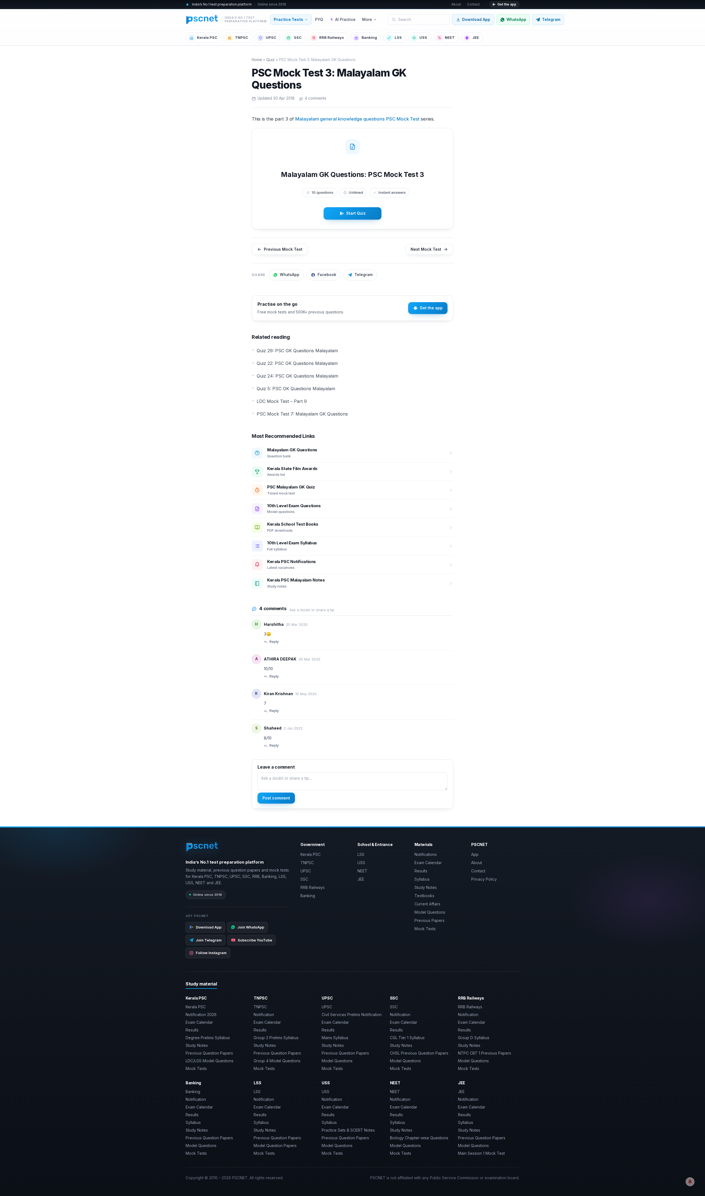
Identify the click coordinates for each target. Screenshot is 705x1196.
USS (423, 37)
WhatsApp (289, 274)
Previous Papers (429, 920)
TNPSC (241, 37)
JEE (475, 37)
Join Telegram (209, 940)
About (456, 4)
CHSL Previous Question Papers (419, 1053)
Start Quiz (356, 213)
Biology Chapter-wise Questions (419, 1137)
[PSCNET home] (202, 847)
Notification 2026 (201, 1014)
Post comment (276, 798)
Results (420, 871)
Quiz (270, 60)
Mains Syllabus (335, 1037)
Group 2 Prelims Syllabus (276, 1037)
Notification (264, 1014)
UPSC (271, 37)
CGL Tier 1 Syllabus (407, 1037)
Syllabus (422, 879)
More (367, 19)
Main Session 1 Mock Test (481, 1153)
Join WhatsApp (250, 927)
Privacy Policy (484, 879)
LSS (398, 37)
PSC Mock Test (402, 119)
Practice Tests (288, 19)
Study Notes (425, 887)
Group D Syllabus (473, 1037)
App (475, 854)
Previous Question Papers (209, 1053)
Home (257, 60)
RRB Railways (331, 37)
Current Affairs (427, 904)
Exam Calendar (428, 862)
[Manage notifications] (690, 1181)
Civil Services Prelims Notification (352, 1014)
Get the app (506, 4)
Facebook (327, 274)
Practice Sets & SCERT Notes (348, 1130)
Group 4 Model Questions (277, 1060)
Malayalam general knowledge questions (340, 119)
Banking (369, 37)
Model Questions (429, 912)
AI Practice (345, 19)
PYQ (319, 19)
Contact (473, 4)
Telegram (363, 274)
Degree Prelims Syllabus (208, 1037)
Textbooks (424, 895)
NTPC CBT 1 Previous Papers (484, 1053)
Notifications (425, 854)
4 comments (315, 98)
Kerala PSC (207, 37)
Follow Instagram (211, 953)
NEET (450, 37)
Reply (274, 642)
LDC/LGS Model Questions (210, 1060)
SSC (298, 37)
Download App (476, 19)
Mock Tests (425, 928)
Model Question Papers (275, 1145)
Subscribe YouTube (255, 940)
